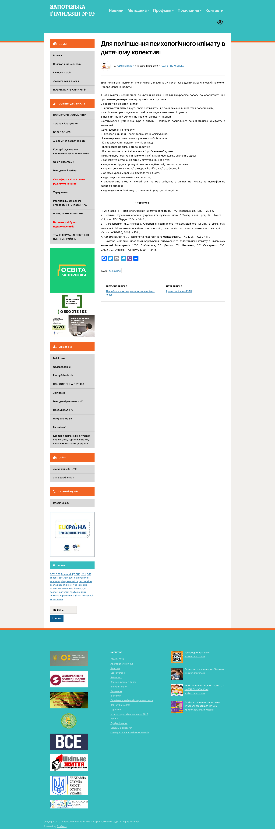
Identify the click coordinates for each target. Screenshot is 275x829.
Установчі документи (65, 123)
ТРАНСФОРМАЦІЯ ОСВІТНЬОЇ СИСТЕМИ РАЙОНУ (71, 236)
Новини (116, 10)
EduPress (62, 826)
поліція (74, 588)
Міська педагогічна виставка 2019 (129, 714)
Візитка (57, 55)
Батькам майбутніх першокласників (65, 224)
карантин (62, 584)
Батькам (115, 668)
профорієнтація (78, 592)
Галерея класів (62, 72)
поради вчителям (59, 592)
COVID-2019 (117, 659)
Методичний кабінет (65, 170)
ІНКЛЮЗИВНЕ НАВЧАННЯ (68, 213)
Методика (137, 10)
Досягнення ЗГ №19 (65, 468)
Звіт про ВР (60, 392)
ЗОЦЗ (77, 574)
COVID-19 (55, 574)
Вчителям (115, 695)
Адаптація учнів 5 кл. (121, 663)
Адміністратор (125, 66)
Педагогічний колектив (67, 64)
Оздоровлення (62, 366)
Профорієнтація (62, 418)
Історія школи (61, 502)
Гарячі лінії (59, 427)
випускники (82, 577)
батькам (63, 577)
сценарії (88, 595)
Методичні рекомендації (67, 401)
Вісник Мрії (67, 574)
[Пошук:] (72, 610)
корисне (82, 584)
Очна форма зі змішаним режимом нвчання (69, 181)
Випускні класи (118, 686)
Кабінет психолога (172, 66)
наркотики (55, 588)
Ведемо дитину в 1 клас (123, 682)
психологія (115, 270)
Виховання (116, 691)
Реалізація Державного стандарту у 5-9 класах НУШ (70, 202)
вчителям (55, 581)
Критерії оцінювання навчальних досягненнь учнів (71, 151)
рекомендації (69, 595)
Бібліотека (59, 358)
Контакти (214, 10)
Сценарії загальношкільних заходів (129, 732)
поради (82, 588)
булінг (72, 577)
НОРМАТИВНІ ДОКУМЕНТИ (69, 115)
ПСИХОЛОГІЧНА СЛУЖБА (68, 384)
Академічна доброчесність (69, 140)
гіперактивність (69, 581)
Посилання (188, 10)
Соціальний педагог (121, 727)
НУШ (83, 574)
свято (81, 595)
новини (66, 588)
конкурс (72, 584)
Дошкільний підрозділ (66, 81)
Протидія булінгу (63, 409)
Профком (162, 10)
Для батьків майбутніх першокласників (131, 700)
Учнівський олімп (63, 477)
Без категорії (117, 672)
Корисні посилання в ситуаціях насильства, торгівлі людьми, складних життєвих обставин (71, 439)
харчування (56, 599)
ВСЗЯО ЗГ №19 (62, 132)
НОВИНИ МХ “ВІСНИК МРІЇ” (69, 89)
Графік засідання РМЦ (179, 291)
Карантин (115, 709)
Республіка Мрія (63, 375)
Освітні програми (63, 161)
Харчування (60, 192)
